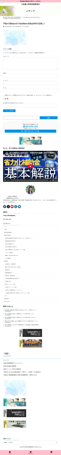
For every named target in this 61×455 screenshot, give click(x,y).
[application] (30, 166)
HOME (10, 453)
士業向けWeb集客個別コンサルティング (13, 290)
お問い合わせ (7, 301)
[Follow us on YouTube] (12, 206)
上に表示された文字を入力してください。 (13, 103)
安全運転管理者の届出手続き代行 (12, 278)
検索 (48, 118)
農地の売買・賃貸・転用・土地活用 (12, 267)
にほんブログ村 (7, 356)
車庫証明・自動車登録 (10, 275)
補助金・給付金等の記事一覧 (11, 255)
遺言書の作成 (8, 281)
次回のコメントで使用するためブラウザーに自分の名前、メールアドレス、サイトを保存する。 (29, 95)
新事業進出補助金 (8, 232)
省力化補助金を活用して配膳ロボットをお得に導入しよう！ (20, 313)
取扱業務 (6, 261)
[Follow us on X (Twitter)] (8, 206)
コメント (6, 56)
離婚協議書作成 (8, 272)
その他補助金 (8, 258)
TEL (51, 453)
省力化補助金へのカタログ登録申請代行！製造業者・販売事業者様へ (22, 324)
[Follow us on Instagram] (15, 206)
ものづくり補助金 (9, 252)
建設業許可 (7, 269)
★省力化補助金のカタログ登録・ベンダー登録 (15, 249)
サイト (4, 88)
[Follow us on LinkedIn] (19, 206)
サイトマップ (6, 360)
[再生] (5, 180)
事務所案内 (6, 298)
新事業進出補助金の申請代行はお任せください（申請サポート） (19, 238)
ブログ (5, 295)
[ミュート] (53, 180)
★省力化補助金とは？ (10, 244)
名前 (5, 73)
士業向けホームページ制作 (9, 284)
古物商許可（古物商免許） (11, 264)
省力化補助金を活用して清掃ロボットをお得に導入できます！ (20, 317)
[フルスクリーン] (56, 180)
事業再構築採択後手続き (10, 241)
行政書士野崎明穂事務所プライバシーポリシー (13, 363)
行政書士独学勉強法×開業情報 (9, 366)
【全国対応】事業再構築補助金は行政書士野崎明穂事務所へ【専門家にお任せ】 (20, 375)
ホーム (5, 226)
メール (5, 80)
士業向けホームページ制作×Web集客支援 (12, 369)
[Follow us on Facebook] (4, 206)
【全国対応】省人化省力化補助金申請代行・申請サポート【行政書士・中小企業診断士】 (22, 372)
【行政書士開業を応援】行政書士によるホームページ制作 (17, 293)
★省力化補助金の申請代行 (11, 246)
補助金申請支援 (7, 235)
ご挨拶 (5, 229)
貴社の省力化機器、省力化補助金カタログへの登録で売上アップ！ (21, 321)
